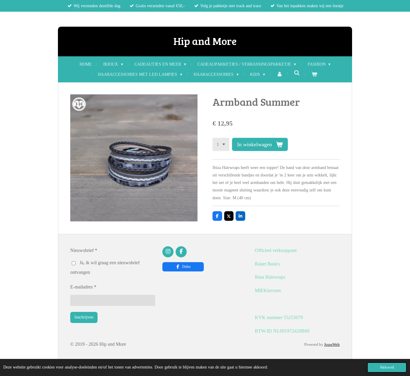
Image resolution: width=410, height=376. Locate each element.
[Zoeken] (297, 73)
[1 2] (221, 144)
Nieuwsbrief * (83, 250)
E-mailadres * (83, 286)
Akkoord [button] (387, 367)
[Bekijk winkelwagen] (314, 74)
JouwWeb (332, 344)
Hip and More (205, 41)
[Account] (279, 74)
